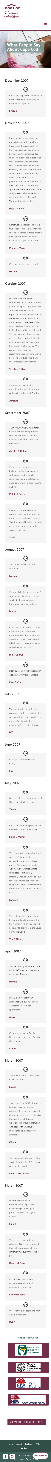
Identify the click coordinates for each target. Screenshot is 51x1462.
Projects (28, 1444)
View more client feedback (27, 1422)
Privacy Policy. (32, 1459)
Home (10, 1444)
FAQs (38, 1444)
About (19, 1444)
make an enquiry (40, 1455)
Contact (24, 1448)
